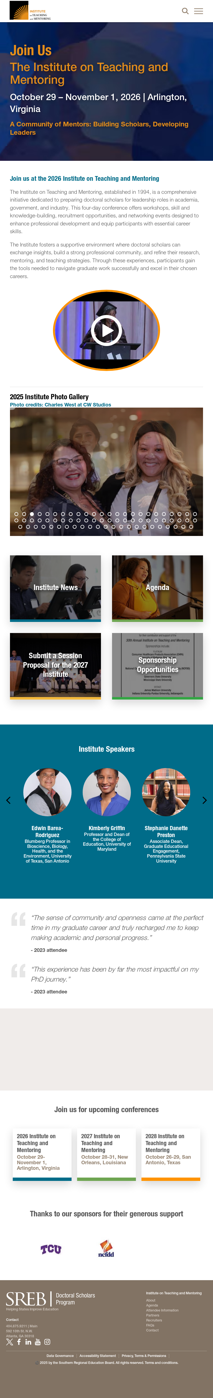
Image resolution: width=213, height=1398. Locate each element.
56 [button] (75, 527)
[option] (106, 472)
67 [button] (161, 527)
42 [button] (149, 521)
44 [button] (165, 521)
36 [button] (102, 521)
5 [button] (48, 515)
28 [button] (40, 521)
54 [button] (60, 527)
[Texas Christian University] (51, 1249)
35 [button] (95, 521)
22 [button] (180, 515)
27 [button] (33, 521)
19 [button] (157, 515)
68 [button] (168, 527)
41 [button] (141, 521)
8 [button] (71, 515)
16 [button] (133, 515)
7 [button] (64, 515)
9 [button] (79, 515)
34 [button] (87, 521)
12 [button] (102, 515)
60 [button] (106, 527)
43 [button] (157, 521)
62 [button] (122, 527)
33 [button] (79, 521)
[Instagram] (47, 1342)
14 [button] (118, 515)
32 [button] (71, 521)
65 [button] (145, 527)
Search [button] (185, 11)
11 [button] (95, 515)
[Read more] (106, 472)
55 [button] (67, 527)
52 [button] (44, 527)
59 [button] (99, 527)
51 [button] (36, 527)
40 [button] (133, 521)
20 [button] (165, 515)
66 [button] (153, 527)
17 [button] (141, 515)
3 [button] (33, 515)
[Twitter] (9, 1342)
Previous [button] (19, 472)
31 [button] (64, 521)
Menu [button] (198, 11)
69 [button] (176, 527)
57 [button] (83, 527)
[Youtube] (37, 1342)
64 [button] (137, 527)
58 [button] (91, 527)
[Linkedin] (28, 1342)
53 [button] (52, 527)
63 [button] (130, 527)
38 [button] (118, 521)
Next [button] (193, 472)
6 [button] (56, 515)
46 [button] (180, 521)
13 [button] (110, 515)
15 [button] (126, 515)
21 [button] (172, 515)
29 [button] (48, 521)
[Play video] (106, 330)
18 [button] (149, 515)
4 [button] (40, 515)
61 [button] (114, 527)
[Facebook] (19, 1342)
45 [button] (172, 521)
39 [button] (126, 521)
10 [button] (87, 515)
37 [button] (110, 521)
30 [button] (56, 521)
